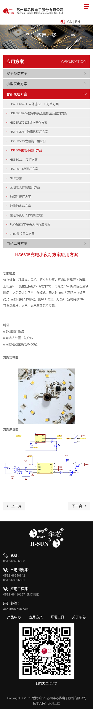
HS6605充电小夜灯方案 (26, 150)
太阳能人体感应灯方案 (25, 187)
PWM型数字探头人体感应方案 (30, 224)
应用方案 (36, 617)
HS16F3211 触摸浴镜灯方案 (29, 132)
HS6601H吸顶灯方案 (24, 169)
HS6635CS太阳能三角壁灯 (28, 141)
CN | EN (73, 22)
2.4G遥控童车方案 (22, 233)
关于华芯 (79, 617)
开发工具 (57, 617)
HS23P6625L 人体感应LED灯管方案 (34, 104)
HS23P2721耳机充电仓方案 (28, 122)
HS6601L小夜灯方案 (24, 159)
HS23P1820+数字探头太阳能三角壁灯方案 (38, 113)
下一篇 (77, 506)
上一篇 (16, 506)
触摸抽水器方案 (20, 206)
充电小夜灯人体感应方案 (26, 215)
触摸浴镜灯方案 (20, 196)
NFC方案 (16, 178)
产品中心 (14, 617)
